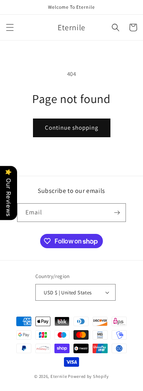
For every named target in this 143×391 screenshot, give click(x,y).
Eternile (58, 376)
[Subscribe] (117, 212)
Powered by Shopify (88, 376)
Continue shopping (72, 127)
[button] (10, 27)
